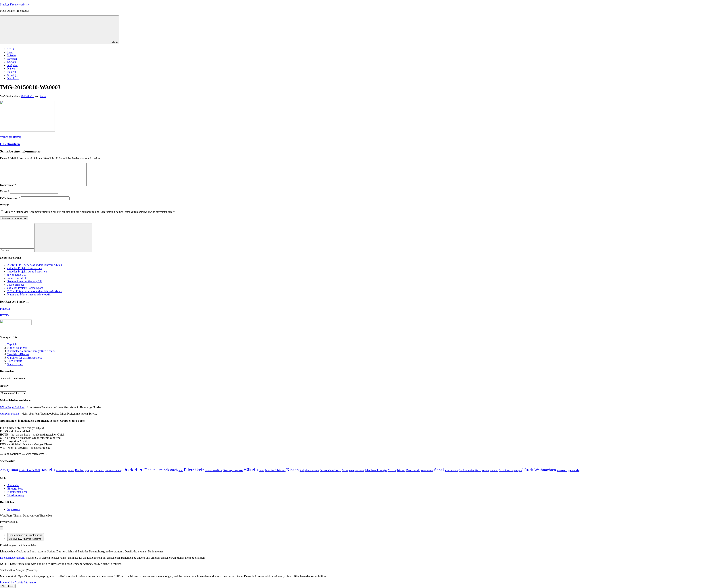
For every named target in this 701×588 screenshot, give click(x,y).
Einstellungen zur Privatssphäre (25, 535)
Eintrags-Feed (15, 488)
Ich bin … (13, 78)
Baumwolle (61, 470)
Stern (477, 470)
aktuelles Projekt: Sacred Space (25, 287)
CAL (101, 470)
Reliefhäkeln (427, 470)
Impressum (13, 509)
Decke (150, 469)
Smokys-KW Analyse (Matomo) (25, 538)
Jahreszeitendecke (17, 278)
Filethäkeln (194, 469)
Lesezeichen (327, 470)
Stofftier (494, 470)
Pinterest (5, 308)
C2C (96, 470)
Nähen (11, 68)
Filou (10, 52)
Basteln (11, 71)
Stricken (12, 58)
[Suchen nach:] (17, 250)
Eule (181, 470)
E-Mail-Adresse (10, 198)
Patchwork (413, 470)
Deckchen (133, 469)
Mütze (392, 470)
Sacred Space (15, 364)
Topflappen (516, 470)
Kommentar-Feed (17, 491)
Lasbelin (314, 470)
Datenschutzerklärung (12, 557)
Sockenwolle (466, 470)
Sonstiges (12, 75)
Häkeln (11, 55)
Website (4, 204)
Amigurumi (9, 470)
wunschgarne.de (9, 413)
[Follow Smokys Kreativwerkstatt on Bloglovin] (16, 323)
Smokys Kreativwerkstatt (14, 4)
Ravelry (4, 314)
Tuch (527, 469)
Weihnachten (545, 469)
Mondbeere (359, 471)
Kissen (292, 469)
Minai (351, 471)
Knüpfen (12, 65)
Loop (337, 470)
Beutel (71, 470)
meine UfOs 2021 (17, 274)
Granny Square (233, 470)
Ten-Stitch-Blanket (18, 354)
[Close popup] (1, 528)
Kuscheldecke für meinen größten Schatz (31, 351)
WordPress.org (15, 495)
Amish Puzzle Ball (29, 470)
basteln (48, 469)
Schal (439, 469)
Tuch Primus (14, 360)
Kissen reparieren (17, 347)
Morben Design (376, 470)
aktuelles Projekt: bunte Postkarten (27, 271)
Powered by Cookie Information (18, 582)
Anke (43, 96)
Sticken (11, 61)
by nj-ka (89, 470)
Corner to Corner (113, 470)
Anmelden (13, 485)
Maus (345, 470)
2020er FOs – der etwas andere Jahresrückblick (34, 291)
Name (4, 191)
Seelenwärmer (451, 470)
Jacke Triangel (15, 284)
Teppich (12, 344)
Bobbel (79, 470)
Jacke (261, 470)
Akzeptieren (7, 586)
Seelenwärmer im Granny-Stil (24, 281)
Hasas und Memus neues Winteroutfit (28, 294)
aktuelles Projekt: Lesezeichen (24, 268)
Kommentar (8, 185)
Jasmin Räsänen (275, 470)
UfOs (10, 48)
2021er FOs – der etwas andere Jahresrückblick (34, 264)
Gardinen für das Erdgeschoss (24, 357)
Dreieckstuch (167, 470)
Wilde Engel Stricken (12, 407)
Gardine (216, 470)
